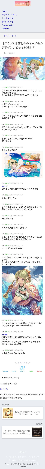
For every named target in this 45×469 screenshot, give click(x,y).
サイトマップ (7, 18)
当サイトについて (9, 15)
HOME (22, 452)
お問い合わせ (7, 22)
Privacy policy (8, 25)
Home (4, 11)
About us (5, 29)
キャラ (17, 378)
